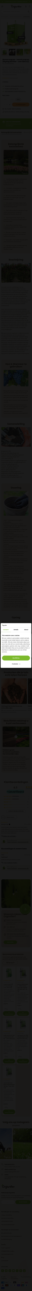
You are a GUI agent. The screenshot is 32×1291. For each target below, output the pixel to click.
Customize (15, 664)
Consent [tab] (6, 630)
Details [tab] (16, 630)
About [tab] (26, 630)
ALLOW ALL (16, 658)
